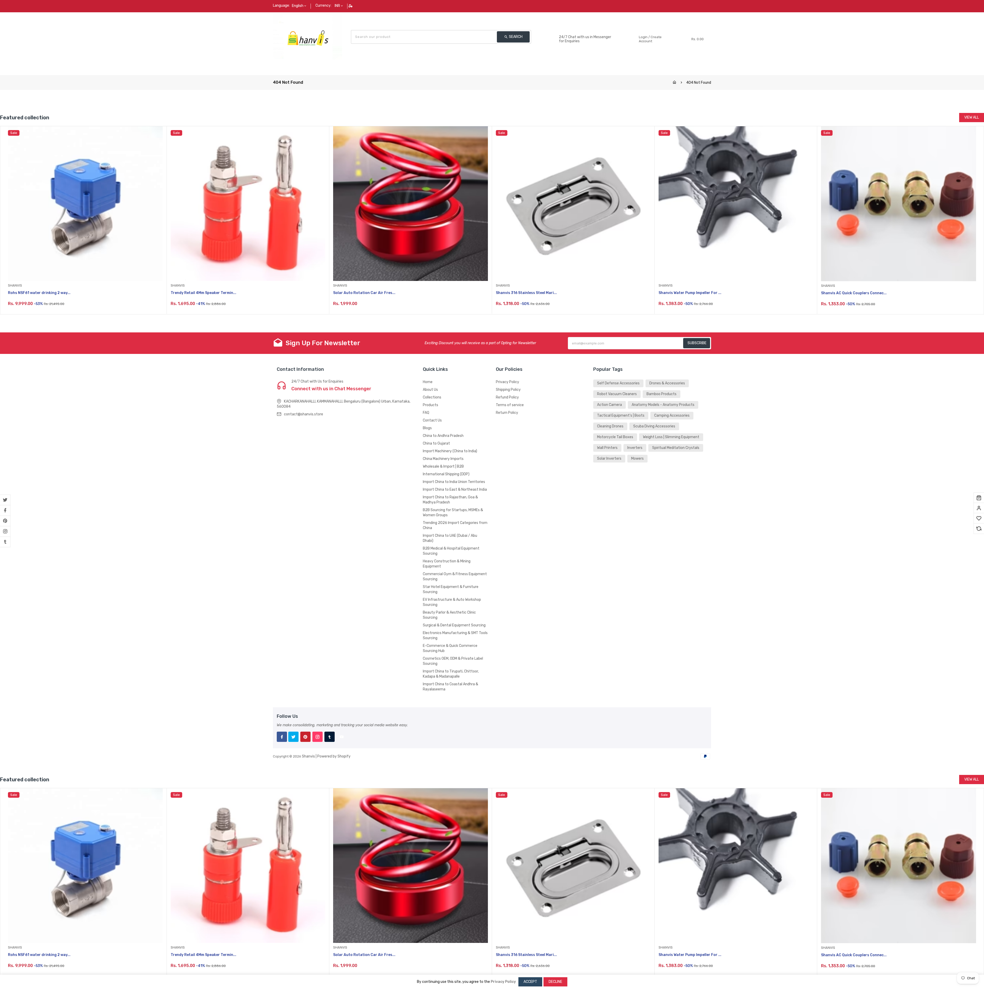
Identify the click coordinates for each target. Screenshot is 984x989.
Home (428, 382)
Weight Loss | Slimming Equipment (671, 437)
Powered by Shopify (334, 756)
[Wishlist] (979, 518)
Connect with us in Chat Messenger (331, 388)
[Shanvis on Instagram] (5, 531)
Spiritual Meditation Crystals (675, 448)
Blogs (427, 428)
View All (971, 117)
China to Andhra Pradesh (443, 436)
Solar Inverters (609, 458)
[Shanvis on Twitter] (5, 500)
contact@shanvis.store (303, 414)
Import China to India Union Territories (454, 482)
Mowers (637, 458)
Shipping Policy (508, 389)
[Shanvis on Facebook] (5, 510)
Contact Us (432, 420)
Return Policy (507, 413)
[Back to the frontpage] (674, 82)
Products (430, 405)
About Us (430, 389)
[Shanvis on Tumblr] (5, 542)
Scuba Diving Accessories (654, 426)
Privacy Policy (507, 382)
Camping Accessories (672, 415)
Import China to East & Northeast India (455, 489)
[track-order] (351, 6)
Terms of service (510, 405)
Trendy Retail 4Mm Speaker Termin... (203, 293)
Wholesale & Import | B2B (443, 466)
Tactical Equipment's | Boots (620, 415)
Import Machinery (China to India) (450, 451)
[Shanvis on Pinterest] (5, 521)
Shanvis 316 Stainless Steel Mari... (526, 293)
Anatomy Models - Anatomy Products (663, 405)
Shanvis (308, 756)
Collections (432, 397)
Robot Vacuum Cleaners (617, 394)
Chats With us (571, 32)
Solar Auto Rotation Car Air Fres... (364, 293)
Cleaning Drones (610, 426)
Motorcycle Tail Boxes (615, 437)
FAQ (426, 413)
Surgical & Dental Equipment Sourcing (454, 625)
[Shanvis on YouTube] (341, 737)
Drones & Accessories (667, 383)
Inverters (634, 448)
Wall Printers (607, 448)
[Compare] (979, 528)
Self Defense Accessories (618, 383)
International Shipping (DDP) (446, 474)
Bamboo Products (661, 394)
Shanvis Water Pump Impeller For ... (690, 293)
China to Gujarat (436, 443)
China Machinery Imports (443, 459)
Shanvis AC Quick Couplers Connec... (854, 293)
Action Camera (609, 405)
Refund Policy (507, 397)
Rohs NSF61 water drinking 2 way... (39, 293)
